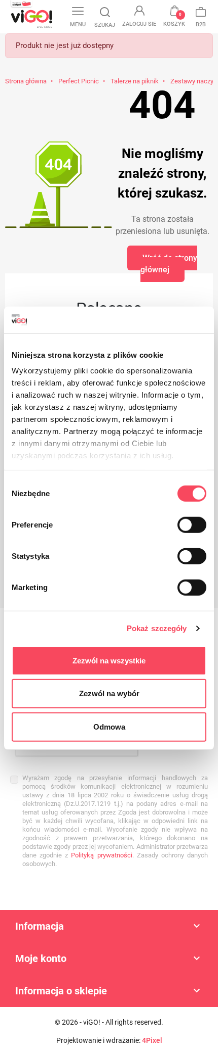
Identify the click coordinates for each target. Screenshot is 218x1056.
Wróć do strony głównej (168, 263)
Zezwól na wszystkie (109, 660)
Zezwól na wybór (109, 693)
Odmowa (109, 726)
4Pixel (152, 1040)
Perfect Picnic (78, 81)
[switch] (191, 524)
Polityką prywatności (101, 855)
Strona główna (26, 81)
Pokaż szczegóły (157, 628)
